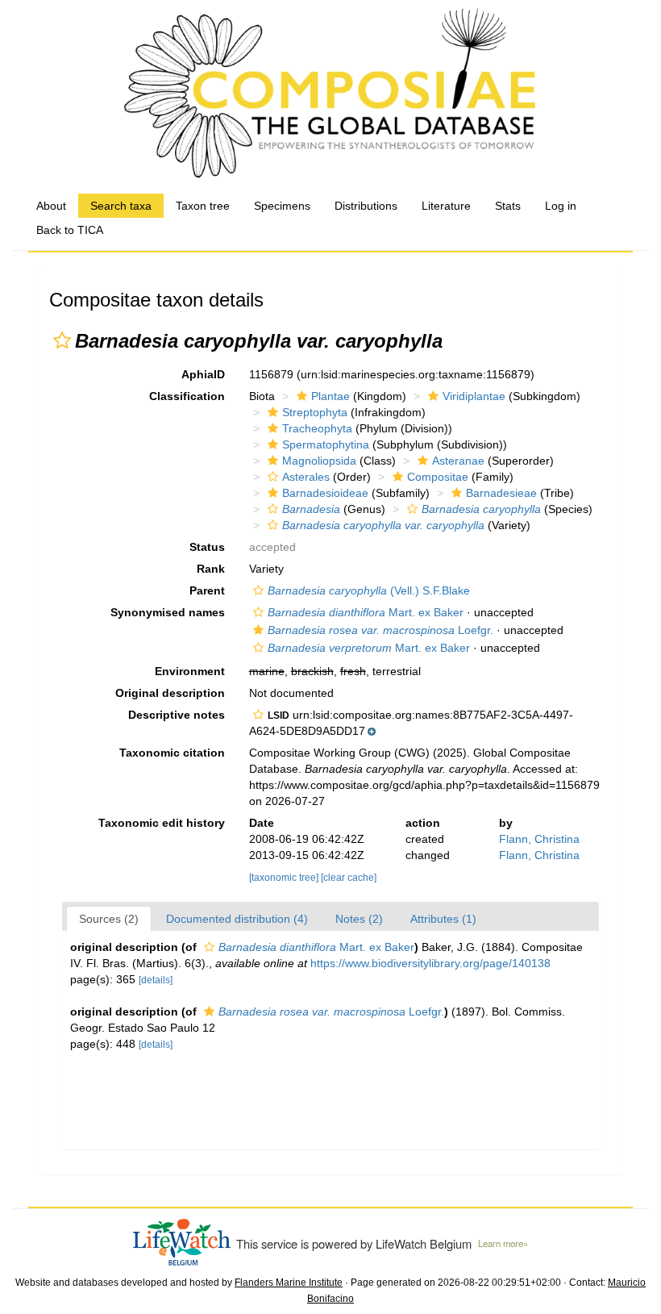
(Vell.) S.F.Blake (369, 590)
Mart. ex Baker (366, 612)
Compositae (437, 476)
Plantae (330, 396)
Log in (560, 205)
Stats (508, 205)
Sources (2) (109, 918)
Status (207, 546)
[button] (62, 340)
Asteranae (458, 460)
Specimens (282, 205)
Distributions (366, 205)
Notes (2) (359, 918)
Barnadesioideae (325, 492)
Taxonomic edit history (161, 822)
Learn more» (503, 1243)
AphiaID (203, 374)
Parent (207, 590)
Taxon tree (203, 205)
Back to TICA (69, 229)
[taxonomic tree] (285, 877)
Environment (190, 671)
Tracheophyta (317, 428)
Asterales (306, 476)
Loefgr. (380, 630)
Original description (170, 692)
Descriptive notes (176, 714)
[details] (156, 980)
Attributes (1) (443, 918)
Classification (187, 396)
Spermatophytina (325, 444)
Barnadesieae (501, 492)
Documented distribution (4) (237, 918)
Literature (446, 205)
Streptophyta (314, 412)
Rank (211, 568)
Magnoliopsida (319, 460)
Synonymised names (167, 612)
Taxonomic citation (172, 752)
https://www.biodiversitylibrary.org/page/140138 (430, 963)
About (51, 205)
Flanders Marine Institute (289, 1282)
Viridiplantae (474, 396)
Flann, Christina (539, 838)
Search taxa (121, 205)
